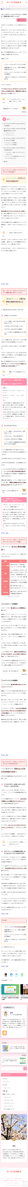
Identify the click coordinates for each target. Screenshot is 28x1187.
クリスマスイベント (10, 135)
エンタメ (4, 1085)
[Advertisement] (14, 268)
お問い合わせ (12, 6)
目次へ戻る (5, 284)
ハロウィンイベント (10, 133)
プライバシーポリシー (22, 6)
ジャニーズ (7, 1088)
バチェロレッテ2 (8, 1100)
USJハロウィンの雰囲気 (11, 143)
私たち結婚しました (9, 1109)
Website (4, 1035)
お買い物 (4, 1091)
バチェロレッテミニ (9, 1103)
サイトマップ (21, 1180)
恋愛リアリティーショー (9, 1094)
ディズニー (7, 1082)
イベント (10, 980)
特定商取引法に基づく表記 (10, 1180)
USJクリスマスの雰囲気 (11, 144)
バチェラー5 (7, 1097)
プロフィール (4, 6)
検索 (25, 1068)
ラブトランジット (8, 1106)
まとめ (5, 161)
